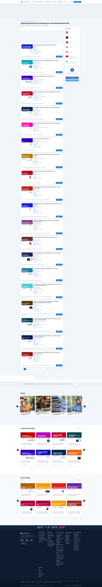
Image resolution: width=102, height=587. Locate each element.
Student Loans (76, 539)
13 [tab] (59, 469)
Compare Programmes (51, 544)
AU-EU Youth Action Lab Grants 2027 (41, 138)
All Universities (50, 534)
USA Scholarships (42, 535)
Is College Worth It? (59, 534)
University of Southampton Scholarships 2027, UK (44, 76)
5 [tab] (50, 418)
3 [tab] (47, 418)
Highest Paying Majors (60, 549)
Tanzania (26, 582)
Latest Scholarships (42, 534)
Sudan (49, 582)
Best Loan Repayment (60, 562)
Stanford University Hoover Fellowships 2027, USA (44, 171)
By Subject (40, 541)
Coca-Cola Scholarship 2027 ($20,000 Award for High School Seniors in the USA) (47, 353)
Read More (58, 56)
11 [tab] (55, 469)
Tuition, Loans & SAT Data (59, 552)
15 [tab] (62, 469)
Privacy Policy (41, 575)
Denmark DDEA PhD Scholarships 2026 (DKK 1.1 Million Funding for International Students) (47, 336)
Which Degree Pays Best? (59, 547)
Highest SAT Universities (58, 561)
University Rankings (51, 535)
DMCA (40, 576)
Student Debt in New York (59, 545)
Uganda (29, 582)
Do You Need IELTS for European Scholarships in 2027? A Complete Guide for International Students (74, 513)
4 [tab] (48, 418)
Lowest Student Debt (59, 538)
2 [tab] (45, 418)
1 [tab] (43, 418)
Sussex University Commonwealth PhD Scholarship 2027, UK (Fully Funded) (48, 204)
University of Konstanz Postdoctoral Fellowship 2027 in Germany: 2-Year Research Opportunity (48, 285)
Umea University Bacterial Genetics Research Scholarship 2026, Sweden (43, 444)
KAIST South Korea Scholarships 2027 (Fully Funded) (45, 45)
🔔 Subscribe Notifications (76, 535)
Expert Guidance (68, 540)
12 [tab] (57, 469)
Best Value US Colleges (58, 536)
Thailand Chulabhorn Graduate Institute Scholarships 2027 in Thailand (47, 155)
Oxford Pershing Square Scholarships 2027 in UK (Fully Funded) (47, 253)
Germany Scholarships (42, 540)
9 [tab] (56, 418)
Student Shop (76, 548)
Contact (40, 572)
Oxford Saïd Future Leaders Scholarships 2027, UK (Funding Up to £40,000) (74, 444)
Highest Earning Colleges (59, 540)
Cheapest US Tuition (59, 558)
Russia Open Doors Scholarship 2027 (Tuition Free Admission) (47, 123)
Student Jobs (76, 545)
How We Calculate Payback (59, 565)
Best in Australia (50, 541)
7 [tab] (53, 418)
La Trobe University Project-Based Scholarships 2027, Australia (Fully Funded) (47, 187)
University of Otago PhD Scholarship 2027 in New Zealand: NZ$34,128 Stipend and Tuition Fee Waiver (46, 302)
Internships (76, 542)
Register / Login (41, 573)
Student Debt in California (58, 542)
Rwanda (51, 582)
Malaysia (54, 582)
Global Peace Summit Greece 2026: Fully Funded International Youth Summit (42, 513)
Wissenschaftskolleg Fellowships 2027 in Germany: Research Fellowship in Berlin (47, 221)
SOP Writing (67, 543)
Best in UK (49, 538)
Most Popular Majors (59, 550)
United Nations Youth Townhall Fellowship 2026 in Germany (46, 60)
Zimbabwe (38, 582)
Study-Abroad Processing (67, 536)
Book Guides (76, 549)
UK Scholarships (41, 537)
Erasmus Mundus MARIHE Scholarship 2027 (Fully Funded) (46, 268)
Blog (39, 569)
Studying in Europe (59, 557)
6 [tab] (51, 418)
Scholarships (25, 21)
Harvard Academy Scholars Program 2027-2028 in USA (45, 237)
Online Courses (76, 546)
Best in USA (49, 537)
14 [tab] (60, 469)
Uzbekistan (58, 582)
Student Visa (76, 536)
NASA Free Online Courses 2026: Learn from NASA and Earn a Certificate (58, 495)
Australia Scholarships (42, 538)
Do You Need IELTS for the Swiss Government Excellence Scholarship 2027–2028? (74, 495)
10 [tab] (58, 418)
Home (21, 21)
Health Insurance (77, 538)
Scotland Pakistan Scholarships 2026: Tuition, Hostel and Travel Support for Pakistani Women (47, 319)
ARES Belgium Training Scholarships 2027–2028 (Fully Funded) (47, 107)
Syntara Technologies (78, 585)
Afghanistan (22, 582)
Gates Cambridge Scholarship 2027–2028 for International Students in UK (27, 444)
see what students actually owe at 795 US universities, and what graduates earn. (49, 383)
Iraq (35, 582)
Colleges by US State (59, 554)
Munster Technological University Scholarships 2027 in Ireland (47, 92)
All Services (67, 534)
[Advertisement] (51, 11)
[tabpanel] (27, 406)
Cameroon (42, 582)
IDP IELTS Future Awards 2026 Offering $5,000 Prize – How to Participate (58, 513)
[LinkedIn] (26, 544)
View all (79, 428)
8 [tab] (55, 418)
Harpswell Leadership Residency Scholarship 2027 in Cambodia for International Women (43, 462)
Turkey (32, 582)
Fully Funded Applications (67, 538)
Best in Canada (50, 540)
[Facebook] (21, 544)
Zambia (46, 582)
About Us (40, 570)
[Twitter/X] (23, 544)
